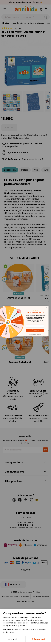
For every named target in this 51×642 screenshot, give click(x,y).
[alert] (26, 321)
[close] (46, 307)
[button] (35, 330)
